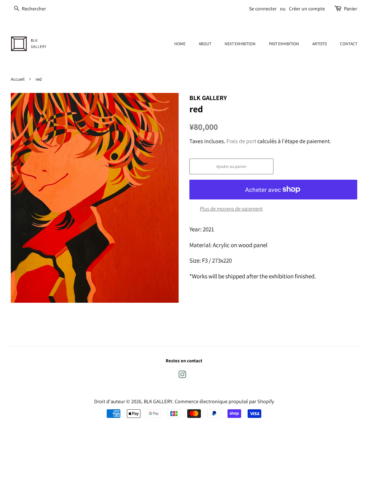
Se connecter (263, 8)
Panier (350, 8)
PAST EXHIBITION (284, 43)
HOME (179, 43)
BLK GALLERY (158, 401)
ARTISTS (319, 43)
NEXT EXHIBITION (240, 43)
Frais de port (241, 141)
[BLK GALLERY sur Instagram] (182, 375)
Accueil (17, 79)
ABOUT (205, 43)
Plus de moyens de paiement (231, 208)
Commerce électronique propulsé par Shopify (224, 401)
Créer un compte (307, 8)
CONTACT (348, 43)
